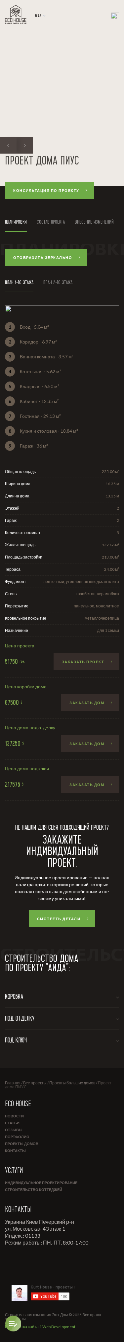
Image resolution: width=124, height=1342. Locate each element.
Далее (80, 582)
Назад (43, 582)
